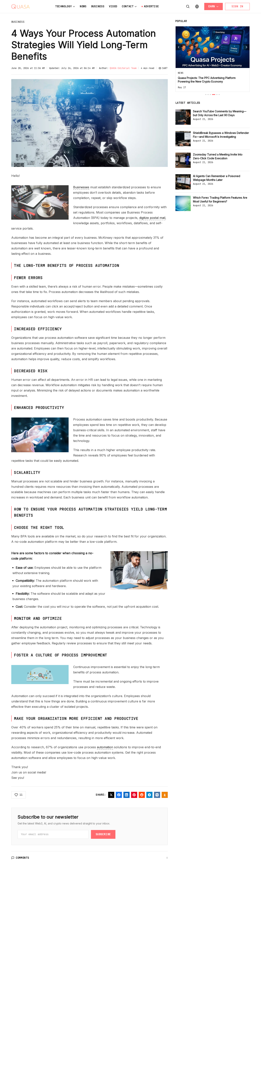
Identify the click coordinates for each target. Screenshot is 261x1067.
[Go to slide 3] (210, 94)
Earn (211, 6)
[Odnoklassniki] (165, 795)
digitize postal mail (152, 218)
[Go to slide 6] (219, 94)
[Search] (187, 6)
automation (105, 747)
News (83, 6)
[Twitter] (111, 795)
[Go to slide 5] (216, 94)
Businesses (81, 187)
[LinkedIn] (126, 795)
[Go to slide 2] (208, 94)
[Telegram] (149, 795)
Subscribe (103, 834)
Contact (128, 6)
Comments (22, 857)
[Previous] (179, 47)
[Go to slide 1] (205, 94)
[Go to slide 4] (213, 94)
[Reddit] (142, 795)
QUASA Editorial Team (123, 68)
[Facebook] (119, 795)
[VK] (157, 795)
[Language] (197, 6)
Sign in (237, 6)
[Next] (246, 47)
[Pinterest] (134, 795)
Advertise (151, 6)
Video (113, 6)
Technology (63, 6)
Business (98, 6)
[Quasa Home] (20, 6)
